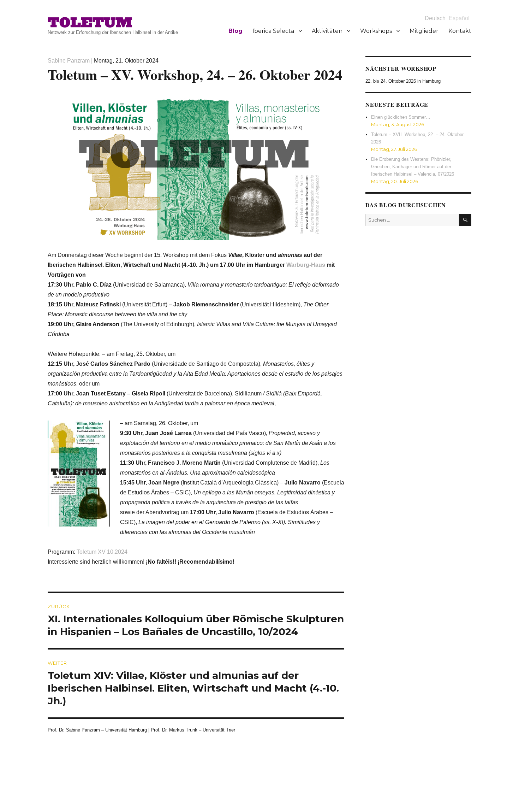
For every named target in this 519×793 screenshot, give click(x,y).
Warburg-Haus (305, 265)
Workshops (376, 31)
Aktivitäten (327, 31)
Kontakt (459, 31)
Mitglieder (424, 31)
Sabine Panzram (69, 61)
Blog (235, 31)
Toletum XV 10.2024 (102, 552)
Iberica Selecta (273, 31)
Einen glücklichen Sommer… (400, 117)
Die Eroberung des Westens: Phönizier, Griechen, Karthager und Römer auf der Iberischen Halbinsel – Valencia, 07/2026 (412, 167)
